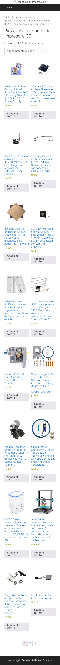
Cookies (26, 660)
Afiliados (36, 660)
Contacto (47, 660)
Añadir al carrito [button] (12, 115)
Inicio (7, 17)
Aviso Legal (14, 660)
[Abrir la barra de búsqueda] (55, 7)
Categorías (20, 20)
